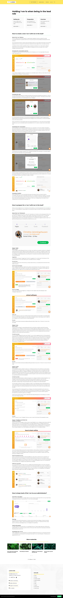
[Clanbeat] (11, 2)
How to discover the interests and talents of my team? (12, 552)
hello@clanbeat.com (13, 573)
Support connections (14, 585)
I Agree (59, 596)
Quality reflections (13, 583)
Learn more (41, 2)
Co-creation (12, 588)
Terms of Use (37, 588)
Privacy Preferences (53, 596)
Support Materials (37, 580)
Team (35, 583)
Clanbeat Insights (37, 578)
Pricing (47, 2)
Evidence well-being (14, 580)
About (35, 575)
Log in (51, 2)
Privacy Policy (37, 586)
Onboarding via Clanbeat (24, 551)
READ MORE (16, 26)
